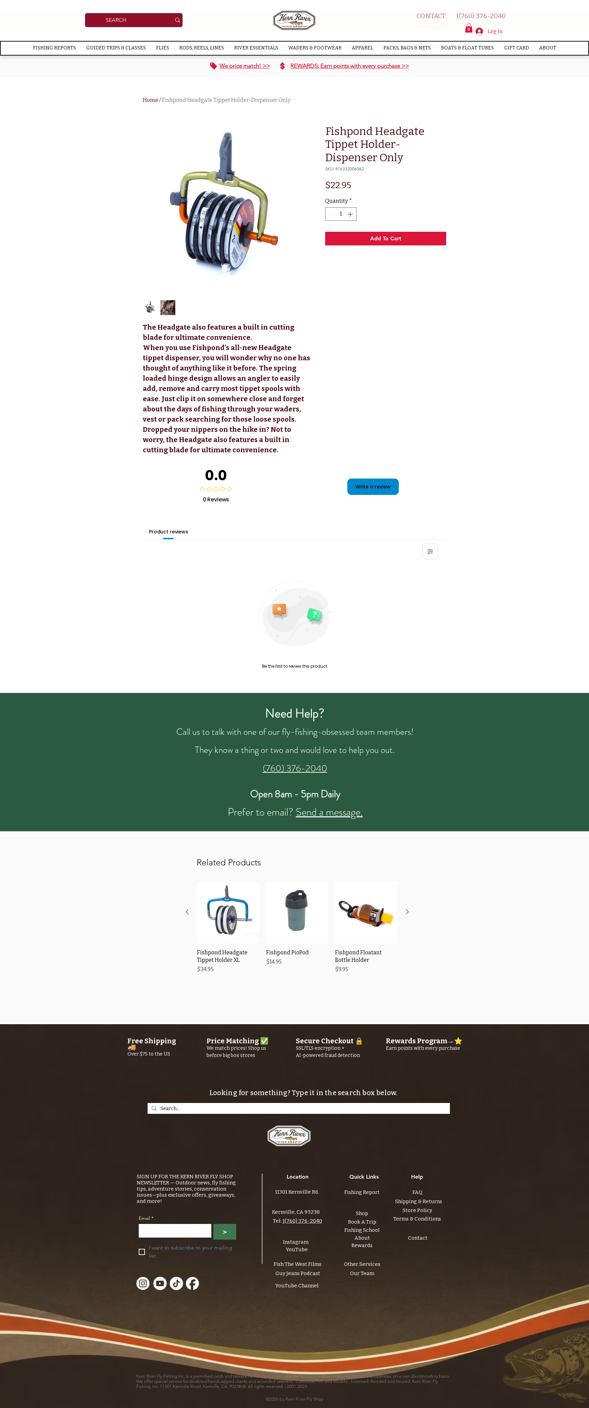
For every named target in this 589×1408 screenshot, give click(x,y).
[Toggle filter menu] (430, 551)
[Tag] (213, 66)
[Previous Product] (187, 912)
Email (146, 1218)
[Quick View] (228, 912)
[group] (297, 931)
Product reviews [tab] (168, 531)
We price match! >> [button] (245, 65)
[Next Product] (407, 912)
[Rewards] (282, 66)
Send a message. (329, 812)
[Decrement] (331, 214)
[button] (469, 27)
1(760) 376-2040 (302, 1221)
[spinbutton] (341, 214)
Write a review (373, 486)
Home (150, 100)
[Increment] (351, 214)
